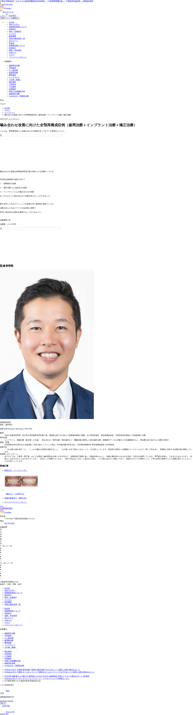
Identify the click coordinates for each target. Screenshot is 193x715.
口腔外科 (12, 84)
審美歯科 (12, 75)
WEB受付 (12, 16)
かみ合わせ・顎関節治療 (19, 96)
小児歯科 (12, 87)
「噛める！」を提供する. (14, 494)
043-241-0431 (8, 4)
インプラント (14, 77)
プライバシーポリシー (18, 57)
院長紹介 (12, 29)
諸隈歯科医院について (18, 27)
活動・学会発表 (15, 50)
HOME (11, 22)
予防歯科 (12, 68)
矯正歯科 (12, 82)
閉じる (3, 703)
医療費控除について (17, 45)
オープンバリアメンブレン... (15, 502)
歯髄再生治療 (14, 65)
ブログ (11, 55)
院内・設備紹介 (15, 31)
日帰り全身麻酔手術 (17, 91)
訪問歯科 (12, 89)
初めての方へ (14, 24)
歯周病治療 (13, 73)
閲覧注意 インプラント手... (15, 470)
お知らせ (12, 53)
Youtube (10, 701)
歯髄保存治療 (14, 94)
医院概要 (12, 36)
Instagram (3, 701)
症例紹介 (12, 48)
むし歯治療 (13, 70)
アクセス (12, 34)
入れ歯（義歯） (15, 80)
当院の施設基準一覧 (17, 38)
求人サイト (13, 41)
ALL (2, 506)
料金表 (11, 43)
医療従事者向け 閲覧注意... (15, 498)
